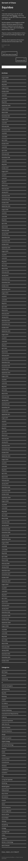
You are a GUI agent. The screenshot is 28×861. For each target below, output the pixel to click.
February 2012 (5, 397)
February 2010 (5, 480)
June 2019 (4, 147)
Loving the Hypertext (7, 779)
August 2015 (5, 251)
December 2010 (6, 445)
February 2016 (5, 230)
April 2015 (4, 265)
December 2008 (6, 529)
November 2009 (6, 490)
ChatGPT (4, 699)
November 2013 (6, 324)
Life (3, 776)
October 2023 (5, 91)
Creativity (4, 717)
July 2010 (4, 463)
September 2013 (6, 331)
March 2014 (5, 310)
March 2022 (5, 112)
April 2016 (4, 223)
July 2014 (4, 296)
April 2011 (4, 431)
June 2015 (4, 258)
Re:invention (5, 797)
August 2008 (5, 542)
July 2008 (4, 546)
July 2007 (4, 588)
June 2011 (4, 424)
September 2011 (6, 414)
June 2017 (4, 178)
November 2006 (6, 615)
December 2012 (6, 362)
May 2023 (4, 102)
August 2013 (5, 334)
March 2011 (4, 435)
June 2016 (4, 216)
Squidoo (15, 15)
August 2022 (5, 109)
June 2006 (4, 633)
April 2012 (4, 390)
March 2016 (5, 227)
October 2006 (5, 619)
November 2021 (6, 116)
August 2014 (5, 293)
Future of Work (5, 758)
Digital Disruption (6, 738)
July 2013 (4, 338)
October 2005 (5, 660)
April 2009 (4, 515)
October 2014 (5, 286)
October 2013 (5, 327)
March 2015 (5, 268)
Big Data (4, 693)
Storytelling (5, 824)
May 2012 (4, 386)
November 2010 (6, 449)
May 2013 (4, 345)
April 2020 (4, 140)
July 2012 (4, 379)
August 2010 (5, 459)
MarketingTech (5, 786)
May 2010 (4, 470)
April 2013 (4, 348)
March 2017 (5, 185)
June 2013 (4, 341)
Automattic (4, 858)
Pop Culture (5, 793)
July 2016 (4, 213)
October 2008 (5, 535)
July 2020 (4, 133)
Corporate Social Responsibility (10, 713)
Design (3, 734)
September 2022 (6, 105)
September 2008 (6, 539)
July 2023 (4, 95)
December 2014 (6, 279)
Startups (4, 821)
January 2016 (5, 234)
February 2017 (5, 188)
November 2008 (6, 532)
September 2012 (6, 372)
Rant (3, 10)
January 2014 (5, 317)
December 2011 (6, 404)
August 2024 (5, 88)
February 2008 (5, 563)
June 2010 (4, 466)
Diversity (4, 748)
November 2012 (6, 365)
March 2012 (5, 393)
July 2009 (4, 504)
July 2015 (4, 254)
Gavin (3, 46)
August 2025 (5, 77)
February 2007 (5, 605)
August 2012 (5, 376)
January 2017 (5, 192)
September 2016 (6, 206)
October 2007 (5, 577)
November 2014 (6, 282)
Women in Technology (7, 842)
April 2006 (4, 640)
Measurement (5, 790)
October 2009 (5, 494)
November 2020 (6, 129)
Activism (4, 675)
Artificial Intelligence (7, 686)
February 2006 (5, 647)
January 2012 (5, 400)
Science (4, 800)
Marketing (4, 783)
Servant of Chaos (9, 3)
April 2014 (4, 306)
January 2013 (5, 358)
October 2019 (5, 143)
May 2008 (4, 553)
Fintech (4, 755)
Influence (4, 765)
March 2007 (5, 601)
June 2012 (4, 383)
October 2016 (5, 202)
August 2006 (5, 626)
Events (3, 752)
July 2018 (4, 161)
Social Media (5, 817)
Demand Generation (7, 731)
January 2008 (5, 567)
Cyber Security (5, 724)
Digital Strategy (6, 741)
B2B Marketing (5, 689)
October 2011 (5, 411)
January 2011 (5, 442)
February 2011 (5, 438)
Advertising (5, 679)
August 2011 (5, 417)
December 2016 (6, 195)
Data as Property (6, 727)
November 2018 (6, 157)
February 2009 (5, 522)
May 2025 (4, 84)
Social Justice (5, 814)
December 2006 (6, 612)
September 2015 (6, 247)
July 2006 (4, 629)
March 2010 (5, 476)
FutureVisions (5, 762)
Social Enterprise (6, 807)
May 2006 (4, 636)
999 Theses (4, 672)
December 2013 (6, 320)
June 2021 (4, 122)
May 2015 (4, 261)
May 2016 (4, 220)
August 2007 (5, 584)
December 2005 (6, 653)
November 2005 (6, 657)
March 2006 (5, 643)
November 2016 (6, 199)
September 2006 (6, 622)
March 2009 (5, 518)
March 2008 (5, 560)
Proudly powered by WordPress (8, 857)
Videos (3, 835)
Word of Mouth (5, 845)
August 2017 (5, 171)
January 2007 (5, 608)
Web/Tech (4, 838)
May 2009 (4, 511)
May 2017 (4, 181)
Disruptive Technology (7, 745)
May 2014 (4, 303)
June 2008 (4, 549)
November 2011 (6, 407)
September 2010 (6, 456)
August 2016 (5, 209)
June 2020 (4, 136)
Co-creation (5, 703)
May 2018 (4, 164)
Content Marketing (6, 710)
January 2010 (5, 483)
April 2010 (4, 473)
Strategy (4, 828)
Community (5, 706)
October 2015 (5, 244)
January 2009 (5, 525)
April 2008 (4, 556)
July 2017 (4, 175)
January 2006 (5, 650)
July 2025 (4, 81)
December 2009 (6, 487)
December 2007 (6, 570)
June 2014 (4, 299)
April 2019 (4, 150)
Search (3, 804)
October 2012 (5, 369)
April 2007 (4, 598)
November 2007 (6, 574)
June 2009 (4, 508)
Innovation (4, 772)
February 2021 (5, 126)
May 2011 (4, 428)
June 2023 (4, 98)
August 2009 (5, 501)
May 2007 (4, 594)
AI (2, 682)
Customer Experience (7, 720)
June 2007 (4, 591)
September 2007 (6, 581)
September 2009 (6, 497)
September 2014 (6, 289)
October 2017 (5, 168)
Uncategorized (5, 831)
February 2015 (5, 272)
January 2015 (5, 275)
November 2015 (6, 240)
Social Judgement (6, 811)
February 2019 (5, 154)
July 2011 (4, 421)
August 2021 (5, 119)
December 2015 (6, 237)
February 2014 (5, 313)
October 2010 (5, 452)
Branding (4, 696)
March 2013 (5, 352)
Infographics (5, 769)
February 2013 (5, 355)
